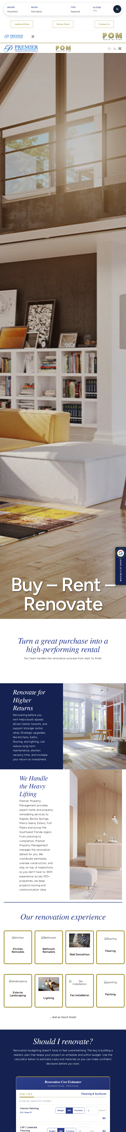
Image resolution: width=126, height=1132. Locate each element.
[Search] (117, 9)
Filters (97, 7)
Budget (60, 1110)
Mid (69, 1110)
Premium (79, 1110)
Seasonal (75, 11)
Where (11, 7)
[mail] (109, 48)
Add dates (36, 11)
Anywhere (12, 11)
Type (73, 7)
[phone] (115, 48)
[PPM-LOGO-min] (21, 45)
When (34, 7)
